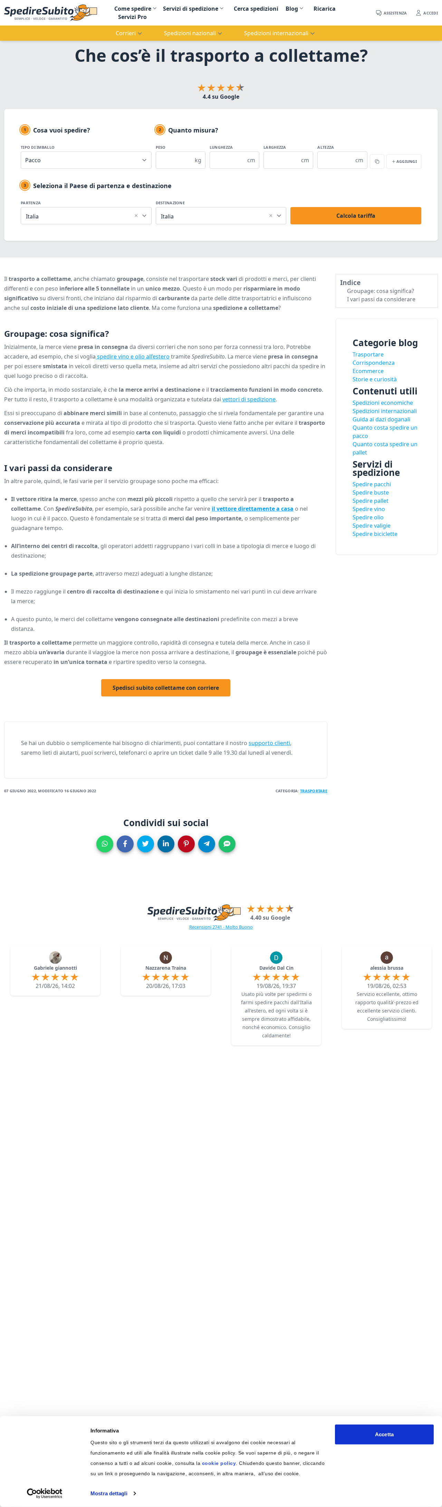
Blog (292, 8)
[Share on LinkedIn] (165, 843)
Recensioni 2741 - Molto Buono (221, 927)
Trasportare (313, 790)
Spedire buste (371, 492)
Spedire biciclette (375, 534)
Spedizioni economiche (383, 403)
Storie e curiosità (375, 379)
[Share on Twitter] (145, 843)
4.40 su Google (270, 917)
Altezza (325, 147)
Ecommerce (368, 371)
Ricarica (325, 8)
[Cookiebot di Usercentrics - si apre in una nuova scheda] (45, 1493)
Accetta (384, 1434)
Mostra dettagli (108, 1493)
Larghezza (274, 147)
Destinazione (170, 202)
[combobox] (86, 215)
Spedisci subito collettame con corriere (166, 688)
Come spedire (132, 8)
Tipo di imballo (38, 147)
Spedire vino (369, 509)
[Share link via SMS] (227, 843)
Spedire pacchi (372, 484)
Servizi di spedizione (190, 8)
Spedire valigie (372, 525)
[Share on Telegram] (206, 843)
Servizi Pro (132, 17)
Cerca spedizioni (256, 8)
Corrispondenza (374, 362)
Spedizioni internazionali (385, 411)
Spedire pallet (370, 501)
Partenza (31, 202)
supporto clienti (269, 743)
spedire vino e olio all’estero (133, 356)
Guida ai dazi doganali (381, 419)
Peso (161, 147)
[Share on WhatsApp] (104, 843)
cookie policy (219, 1463)
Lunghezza (221, 147)
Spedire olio (368, 517)
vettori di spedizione (249, 399)
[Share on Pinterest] (186, 843)
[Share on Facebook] (125, 843)
